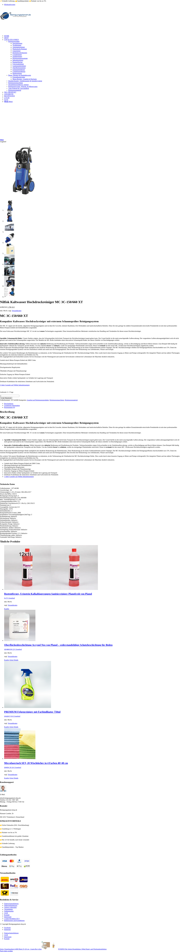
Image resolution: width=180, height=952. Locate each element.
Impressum (7, 917)
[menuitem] (92, 36)
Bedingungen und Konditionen (14, 920)
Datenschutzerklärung (11, 904)
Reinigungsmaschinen (57, 400)
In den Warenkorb (6, 398)
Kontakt (6, 915)
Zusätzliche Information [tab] (12, 405)
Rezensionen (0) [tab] (9, 407)
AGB (6, 913)
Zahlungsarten (9, 911)
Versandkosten (16, 311)
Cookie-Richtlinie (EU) (12, 919)
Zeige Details (13, 660)
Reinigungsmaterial (71, 400)
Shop (2, 140)
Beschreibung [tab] (8, 404)
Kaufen (6, 609)
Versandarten (8, 909)
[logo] (15, 20)
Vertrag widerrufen (10, 907)
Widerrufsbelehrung (10, 905)
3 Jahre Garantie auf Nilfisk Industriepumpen (15, 385)
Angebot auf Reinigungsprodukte (38, 400)
